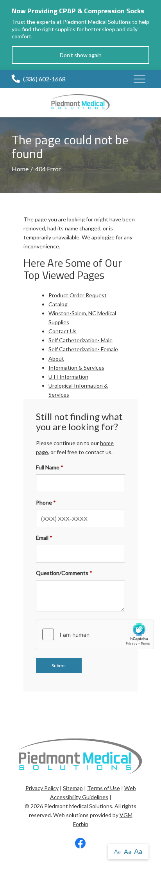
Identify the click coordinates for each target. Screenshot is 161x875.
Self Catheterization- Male (80, 340)
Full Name (47, 467)
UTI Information (68, 376)
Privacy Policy (42, 788)
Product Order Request (77, 295)
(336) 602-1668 (44, 79)
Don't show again (81, 55)
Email (42, 537)
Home (20, 168)
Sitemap (73, 788)
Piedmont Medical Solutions (78, 806)
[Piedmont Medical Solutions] (80, 102)
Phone (44, 502)
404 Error (48, 168)
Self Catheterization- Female (83, 349)
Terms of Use (103, 788)
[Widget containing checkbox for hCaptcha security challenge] (95, 634)
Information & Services (76, 367)
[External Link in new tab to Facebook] (80, 845)
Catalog (58, 304)
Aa (117, 851)
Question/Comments (62, 573)
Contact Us (62, 331)
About (56, 358)
